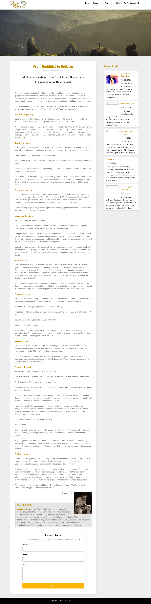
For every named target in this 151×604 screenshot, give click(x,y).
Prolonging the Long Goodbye (128, 188)
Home (86, 3)
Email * (25, 554)
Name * (25, 545)
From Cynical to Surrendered (127, 74)
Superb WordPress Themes (90, 601)
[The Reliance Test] (112, 104)
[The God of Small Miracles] (112, 132)
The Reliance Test (127, 104)
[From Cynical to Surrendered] (112, 84)
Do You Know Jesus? (131, 3)
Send (53, 586)
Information (108, 3)
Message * (26, 564)
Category (96, 3)
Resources (110, 159)
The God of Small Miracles (127, 132)
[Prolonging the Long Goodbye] (112, 187)
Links (118, 3)
